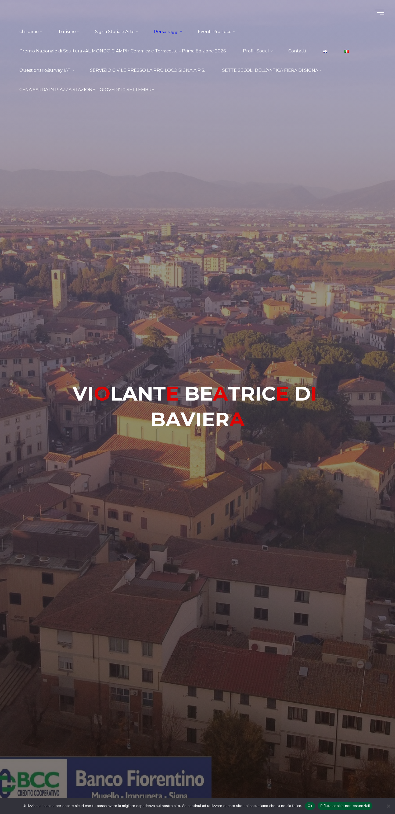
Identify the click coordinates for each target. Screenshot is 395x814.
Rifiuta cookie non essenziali (345, 806)
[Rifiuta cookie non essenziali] (388, 806)
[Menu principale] (379, 12)
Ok (310, 806)
